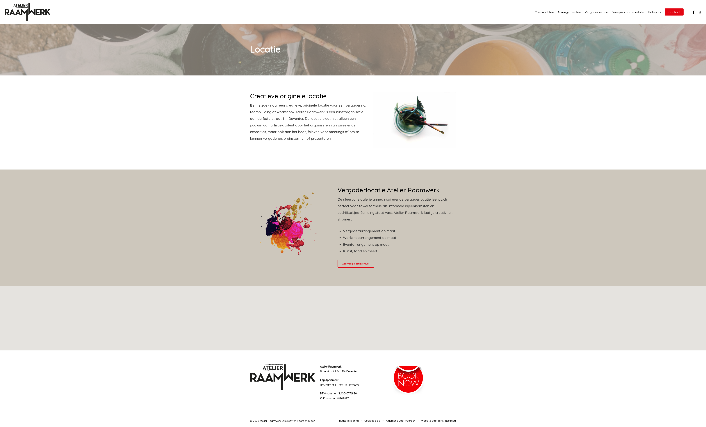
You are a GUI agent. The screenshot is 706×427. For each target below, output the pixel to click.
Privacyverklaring (348, 420)
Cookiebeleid (372, 420)
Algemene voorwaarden (401, 420)
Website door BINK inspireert (438, 420)
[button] (356, 264)
